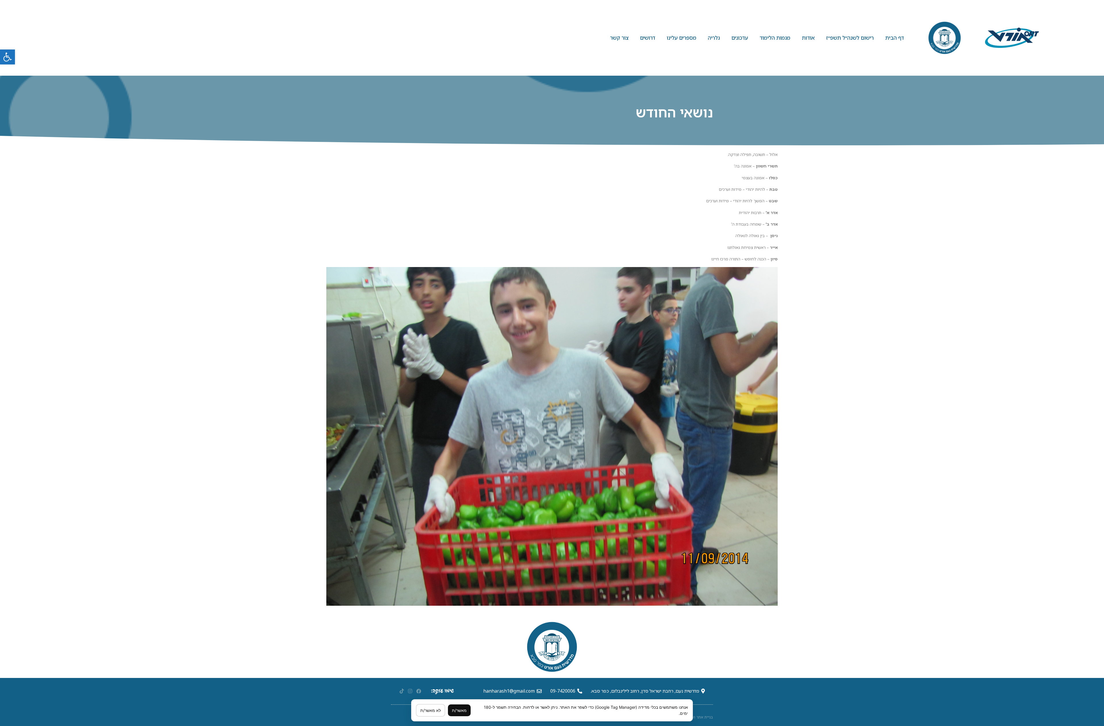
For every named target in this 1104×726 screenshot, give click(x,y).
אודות (808, 37)
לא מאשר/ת (430, 710)
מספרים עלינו (681, 37)
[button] (7, 56)
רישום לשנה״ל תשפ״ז (850, 37)
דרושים (647, 37)
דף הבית (894, 37)
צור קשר (619, 37)
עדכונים (739, 37)
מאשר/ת (459, 710)
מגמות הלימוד (775, 37)
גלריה (714, 37)
